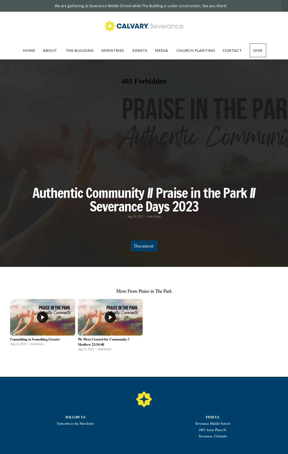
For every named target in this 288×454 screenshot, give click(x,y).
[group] (42, 323)
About (50, 50)
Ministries (113, 50)
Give (258, 50)
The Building (80, 50)
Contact (232, 50)
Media (162, 50)
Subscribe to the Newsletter (75, 423)
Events (140, 50)
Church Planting (196, 50)
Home (29, 50)
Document (144, 246)
